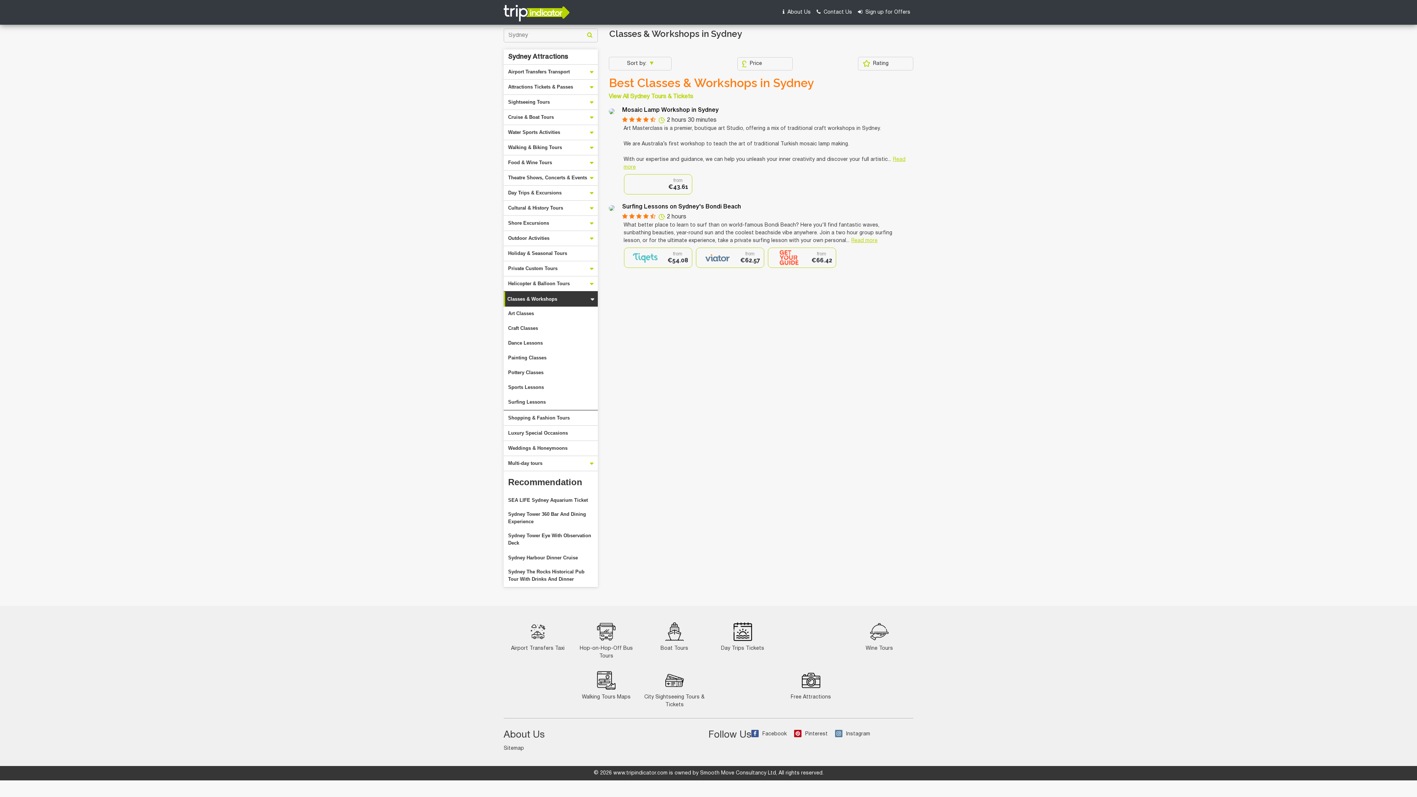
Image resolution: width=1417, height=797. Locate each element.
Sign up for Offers (887, 12)
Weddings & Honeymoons (538, 448)
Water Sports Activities (534, 132)
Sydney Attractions (538, 57)
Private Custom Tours (533, 268)
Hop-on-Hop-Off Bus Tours (606, 652)
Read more (864, 240)
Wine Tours (879, 648)
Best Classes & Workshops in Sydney (711, 83)
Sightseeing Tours (529, 102)
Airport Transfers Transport (539, 72)
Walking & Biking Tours (535, 147)
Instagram (858, 734)
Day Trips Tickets (742, 648)
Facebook (774, 734)
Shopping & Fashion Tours (539, 418)
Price (756, 63)
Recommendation (545, 482)
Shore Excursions (528, 223)
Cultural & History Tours (535, 208)
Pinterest (816, 734)
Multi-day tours (525, 463)
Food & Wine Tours (530, 162)
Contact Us (837, 12)
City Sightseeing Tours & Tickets (674, 701)
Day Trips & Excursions (535, 193)
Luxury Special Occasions (538, 433)
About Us (798, 12)
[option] (658, 184)
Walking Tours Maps (606, 697)
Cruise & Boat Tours (531, 117)
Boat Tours (674, 648)
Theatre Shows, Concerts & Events (547, 177)
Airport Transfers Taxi (538, 648)
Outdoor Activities (528, 238)
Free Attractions (811, 697)
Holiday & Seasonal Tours (537, 253)
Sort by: (637, 63)
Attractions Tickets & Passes (540, 87)
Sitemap (514, 748)
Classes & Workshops (532, 299)
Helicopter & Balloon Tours (539, 283)
